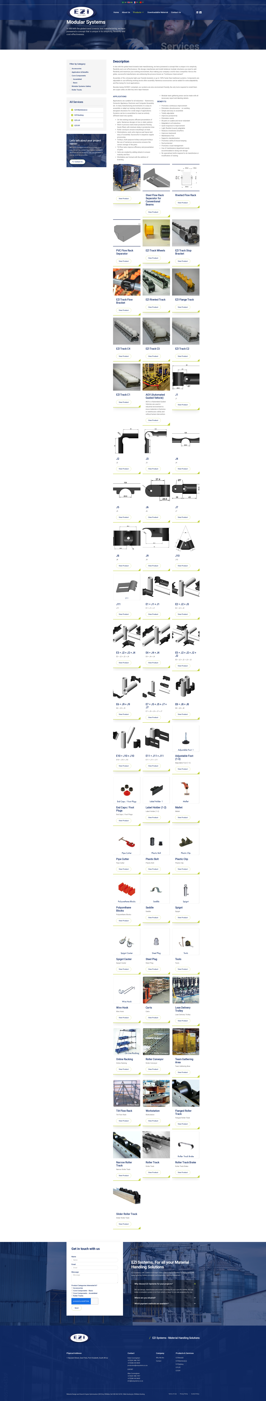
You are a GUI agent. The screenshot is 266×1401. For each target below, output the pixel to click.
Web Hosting (127, 1394)
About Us (126, 12)
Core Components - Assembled (85, 1293)
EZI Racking (79, 115)
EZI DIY (77, 125)
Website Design (71, 1394)
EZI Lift (77, 120)
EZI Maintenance (81, 110)
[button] (165, 1284)
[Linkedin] (197, 12)
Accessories (78, 1288)
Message (75, 1272)
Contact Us (176, 12)
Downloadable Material (158, 12)
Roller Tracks (78, 1296)
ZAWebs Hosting (139, 1394)
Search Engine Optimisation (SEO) (91, 1394)
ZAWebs (107, 1394)
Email (73, 1264)
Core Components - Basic (83, 1291)
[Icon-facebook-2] (201, 12)
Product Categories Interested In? (84, 1285)
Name (73, 1257)
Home (116, 12)
